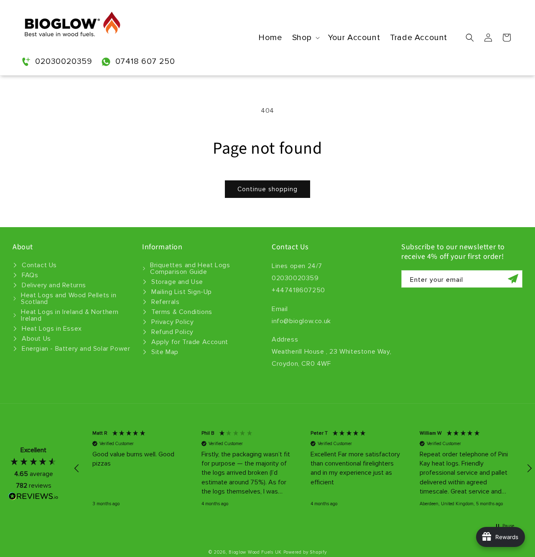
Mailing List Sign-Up (181, 292)
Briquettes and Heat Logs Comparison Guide (190, 268)
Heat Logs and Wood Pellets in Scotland (68, 298)
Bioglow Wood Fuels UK (255, 552)
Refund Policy (172, 332)
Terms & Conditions (181, 312)
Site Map (164, 352)
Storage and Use (177, 282)
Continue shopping (267, 189)
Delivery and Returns (54, 285)
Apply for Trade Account (189, 342)
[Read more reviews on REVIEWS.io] (33, 498)
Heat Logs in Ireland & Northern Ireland (70, 315)
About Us (36, 338)
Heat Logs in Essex (52, 328)
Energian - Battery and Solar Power (76, 348)
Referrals (165, 302)
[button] (305, 38)
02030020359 (63, 61)
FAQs (30, 275)
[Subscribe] (513, 279)
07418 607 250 (145, 61)
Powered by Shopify (305, 552)
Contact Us (39, 265)
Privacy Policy (172, 322)
